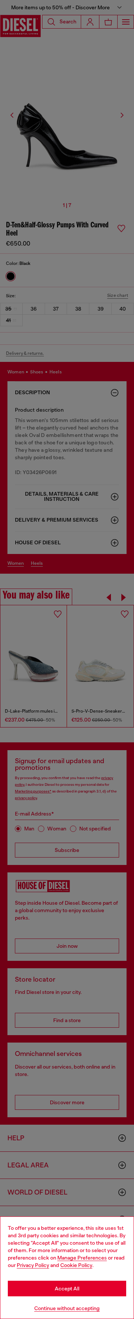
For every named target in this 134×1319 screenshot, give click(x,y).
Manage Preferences (82, 1258)
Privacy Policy (33, 1265)
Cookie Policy (76, 1265)
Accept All (67, 1289)
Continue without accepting (67, 1308)
